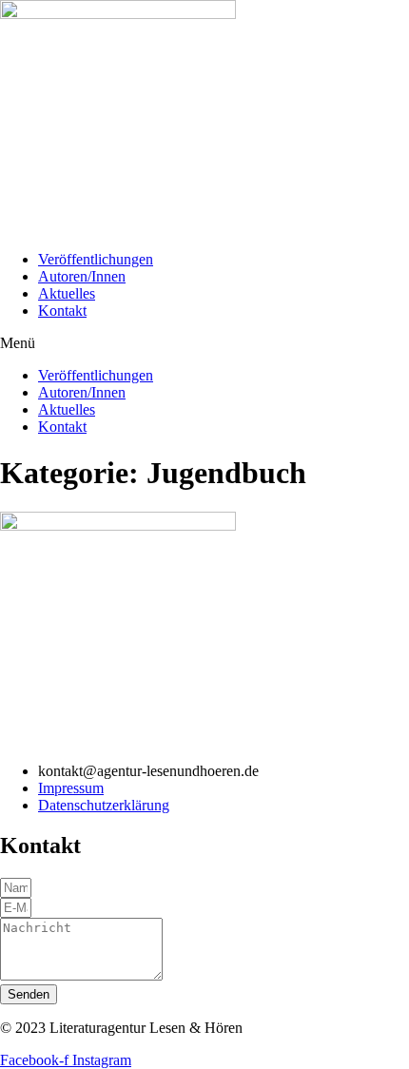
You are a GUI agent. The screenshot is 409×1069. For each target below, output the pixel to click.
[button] (204, 343)
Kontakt (62, 310)
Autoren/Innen (82, 276)
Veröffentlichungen (95, 259)
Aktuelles (66, 293)
